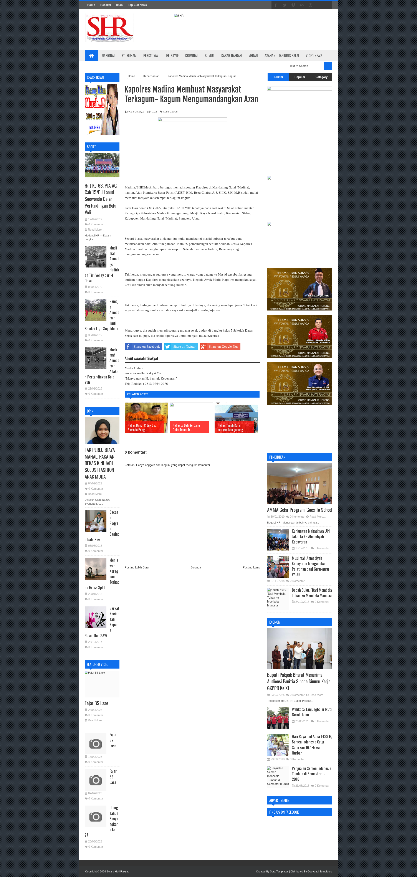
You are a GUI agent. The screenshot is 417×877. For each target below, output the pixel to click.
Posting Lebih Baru (137, 567)
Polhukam (129, 55)
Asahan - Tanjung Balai (282, 55)
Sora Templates (279, 871)
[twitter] (284, 5)
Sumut (210, 55)
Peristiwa (150, 55)
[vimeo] (293, 5)
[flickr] (302, 5)
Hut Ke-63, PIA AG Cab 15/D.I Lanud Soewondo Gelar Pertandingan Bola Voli (101, 199)
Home (91, 5)
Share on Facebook (147, 346)
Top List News (137, 5)
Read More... (96, 229)
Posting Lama (251, 567)
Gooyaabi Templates (320, 871)
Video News (314, 55)
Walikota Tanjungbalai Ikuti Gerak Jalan (312, 711)
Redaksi (105, 5)
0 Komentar (95, 224)
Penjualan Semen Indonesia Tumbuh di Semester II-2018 (311, 773)
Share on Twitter (184, 346)
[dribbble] (310, 5)
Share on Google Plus (223, 346)
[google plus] (328, 5)
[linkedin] (319, 5)
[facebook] (275, 5)
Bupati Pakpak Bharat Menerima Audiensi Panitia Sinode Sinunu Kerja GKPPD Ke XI (298, 681)
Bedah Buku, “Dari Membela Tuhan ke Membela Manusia (312, 592)
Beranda (195, 567)
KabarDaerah (170, 111)
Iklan (119, 5)
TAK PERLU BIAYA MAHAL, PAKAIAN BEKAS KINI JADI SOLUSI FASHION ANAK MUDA (100, 463)
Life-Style (172, 55)
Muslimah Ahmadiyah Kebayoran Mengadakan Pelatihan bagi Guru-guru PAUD (310, 566)
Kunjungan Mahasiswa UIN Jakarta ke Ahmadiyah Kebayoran (311, 536)
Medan (253, 55)
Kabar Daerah (231, 55)
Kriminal (191, 55)
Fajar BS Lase (96, 702)
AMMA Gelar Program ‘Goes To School (299, 509)
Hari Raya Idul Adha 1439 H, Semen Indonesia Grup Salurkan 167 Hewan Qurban (312, 744)
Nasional (108, 55)
